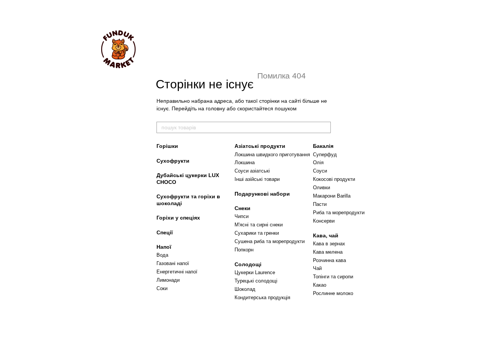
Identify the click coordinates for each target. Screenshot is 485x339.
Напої (163, 247)
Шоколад (245, 289)
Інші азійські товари (257, 179)
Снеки (242, 208)
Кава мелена (328, 252)
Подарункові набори (262, 194)
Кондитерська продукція (262, 297)
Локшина (245, 162)
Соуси (320, 171)
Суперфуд (325, 154)
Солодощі (248, 264)
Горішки (167, 146)
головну (215, 108)
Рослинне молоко (333, 293)
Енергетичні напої (176, 272)
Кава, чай (325, 235)
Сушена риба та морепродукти (270, 241)
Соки (161, 288)
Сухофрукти (172, 161)
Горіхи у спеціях (178, 218)
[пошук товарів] (325, 127)
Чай (317, 268)
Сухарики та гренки (257, 233)
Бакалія (323, 146)
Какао (319, 285)
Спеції (164, 232)
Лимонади (168, 280)
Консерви (324, 221)
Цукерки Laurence (255, 272)
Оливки (321, 187)
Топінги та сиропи (333, 276)
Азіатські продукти (260, 146)
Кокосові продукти (334, 179)
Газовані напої (172, 263)
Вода (162, 255)
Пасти (320, 204)
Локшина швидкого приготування (272, 154)
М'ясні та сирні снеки (259, 225)
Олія (318, 162)
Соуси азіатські (252, 171)
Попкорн (244, 250)
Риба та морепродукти (339, 212)
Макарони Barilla (331, 196)
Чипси (242, 216)
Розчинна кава (329, 260)
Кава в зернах (329, 243)
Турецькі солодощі (256, 281)
